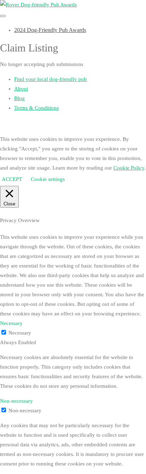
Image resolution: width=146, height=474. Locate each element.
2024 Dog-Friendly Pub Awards (50, 30)
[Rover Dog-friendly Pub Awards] (38, 4)
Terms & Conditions (36, 108)
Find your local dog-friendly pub (50, 79)
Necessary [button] (11, 323)
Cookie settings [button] (48, 179)
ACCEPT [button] (12, 179)
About (21, 89)
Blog (19, 98)
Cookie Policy (128, 168)
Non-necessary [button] (16, 401)
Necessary (20, 333)
